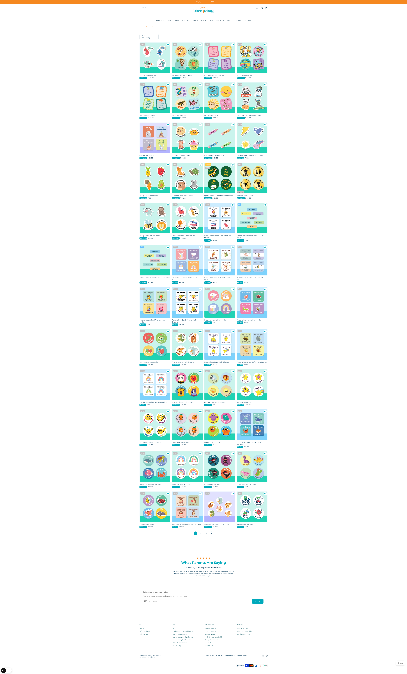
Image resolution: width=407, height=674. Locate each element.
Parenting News (210, 631)
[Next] (211, 534)
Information (209, 625)
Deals (141, 628)
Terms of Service (242, 655)
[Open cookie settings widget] (6, 670)
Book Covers (207, 21)
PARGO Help (176, 646)
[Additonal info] (168, 44)
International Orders (179, 643)
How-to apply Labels (179, 634)
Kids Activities (242, 628)
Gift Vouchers (144, 631)
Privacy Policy (209, 655)
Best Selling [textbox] (145, 38)
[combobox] (149, 36)
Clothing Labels (190, 21)
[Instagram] (266, 656)
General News (210, 634)
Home (141, 27)
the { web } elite (150, 657)
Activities (240, 625)
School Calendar (211, 628)
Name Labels (173, 21)
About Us (208, 643)
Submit (258, 601)
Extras (248, 21)
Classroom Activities (244, 631)
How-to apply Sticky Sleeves (182, 637)
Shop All (160, 21)
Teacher (237, 21)
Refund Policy (219, 655)
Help (174, 625)
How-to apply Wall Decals (181, 640)
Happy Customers (211, 640)
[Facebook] (262, 656)
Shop (141, 625)
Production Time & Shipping (182, 631)
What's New (143, 634)
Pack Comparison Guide (213, 637)
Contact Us (209, 646)
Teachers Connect (151, 27)
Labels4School (155, 655)
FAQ (173, 628)
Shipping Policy (230, 655)
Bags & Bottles (223, 21)
